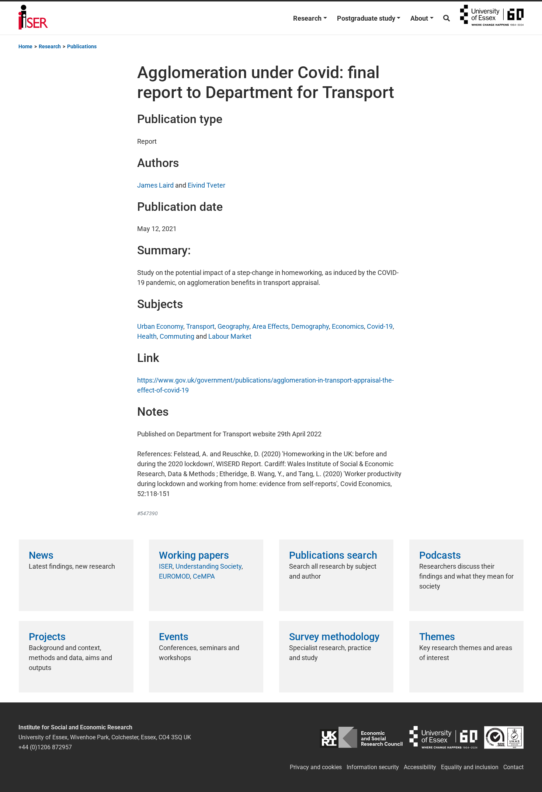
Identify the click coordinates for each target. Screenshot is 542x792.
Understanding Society (209, 566)
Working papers (194, 555)
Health (147, 336)
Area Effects (270, 326)
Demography (310, 326)
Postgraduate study (366, 18)
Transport (200, 326)
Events (173, 637)
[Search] (446, 18)
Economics (348, 326)
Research (307, 18)
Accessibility (420, 767)
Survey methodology (334, 637)
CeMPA (204, 576)
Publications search (333, 555)
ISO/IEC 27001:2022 (504, 737)
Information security (373, 767)
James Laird (155, 185)
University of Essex (492, 18)
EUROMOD (174, 576)
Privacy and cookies (316, 767)
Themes (437, 637)
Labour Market (229, 336)
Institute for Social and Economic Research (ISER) (33, 18)
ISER (166, 566)
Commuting (177, 336)
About (419, 18)
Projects (47, 637)
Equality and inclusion (469, 767)
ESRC (361, 737)
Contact (513, 767)
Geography (233, 326)
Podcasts (440, 555)
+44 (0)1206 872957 (45, 747)
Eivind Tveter (206, 185)
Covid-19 (380, 326)
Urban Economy (160, 326)
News (41, 555)
